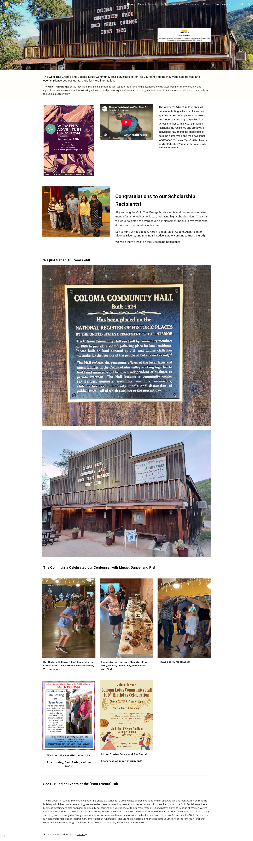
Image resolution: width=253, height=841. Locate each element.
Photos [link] (207, 4)
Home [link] (130, 4)
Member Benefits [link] (147, 4)
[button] (249, 4)
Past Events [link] (221, 4)
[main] (126, 85)
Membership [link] (192, 4)
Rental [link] (164, 4)
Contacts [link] (239, 4)
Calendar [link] (177, 4)
